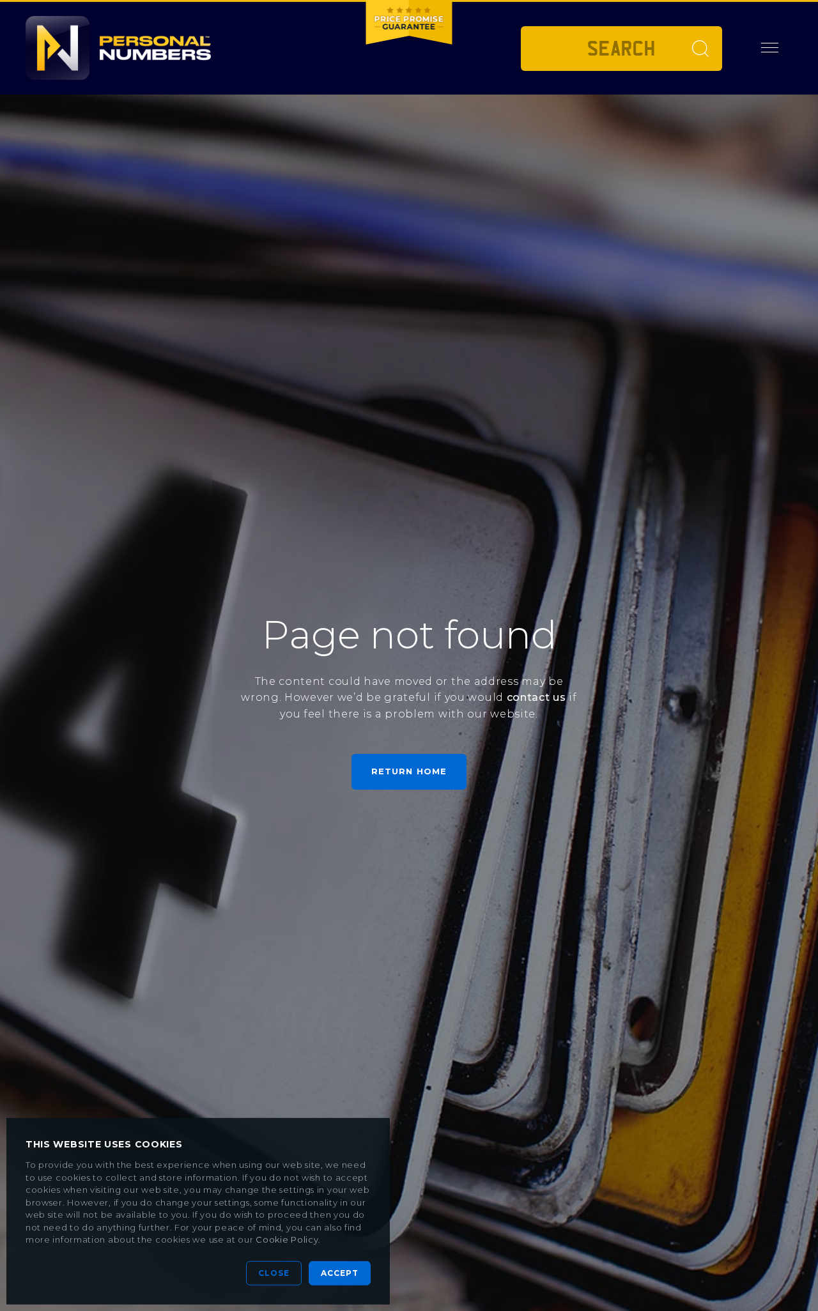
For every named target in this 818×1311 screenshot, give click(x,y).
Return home (408, 771)
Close (273, 1273)
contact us (536, 697)
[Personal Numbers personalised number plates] (118, 48)
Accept (340, 1273)
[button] (770, 48)
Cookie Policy (287, 1239)
